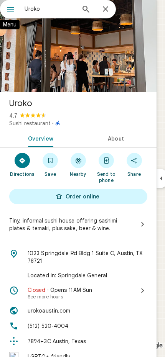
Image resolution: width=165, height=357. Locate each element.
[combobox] (50, 8)
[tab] (39, 138)
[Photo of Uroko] (78, 46)
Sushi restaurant (30, 123)
